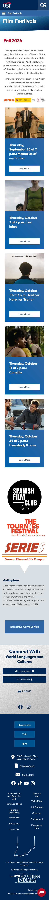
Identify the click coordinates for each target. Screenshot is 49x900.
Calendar (36, 813)
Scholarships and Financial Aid (13, 796)
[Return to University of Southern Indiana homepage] (24, 878)
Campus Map (37, 794)
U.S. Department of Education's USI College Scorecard (24, 863)
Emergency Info (36, 826)
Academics (14, 817)
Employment (37, 819)
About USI (14, 829)
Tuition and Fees (14, 803)
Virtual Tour (37, 801)
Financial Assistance (14, 811)
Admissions (13, 823)
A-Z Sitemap (37, 807)
